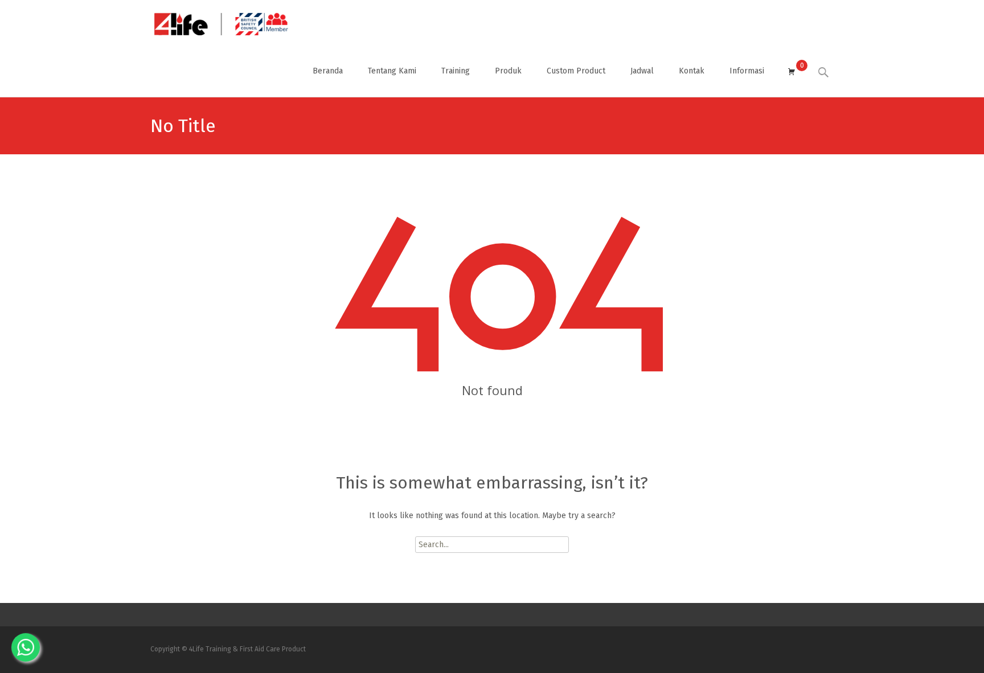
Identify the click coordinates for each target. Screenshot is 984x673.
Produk (508, 71)
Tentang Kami (392, 71)
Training (455, 71)
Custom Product (576, 71)
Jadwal (642, 71)
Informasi (746, 71)
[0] (791, 71)
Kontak (691, 71)
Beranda (328, 71)
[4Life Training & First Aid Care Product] (212, 23)
